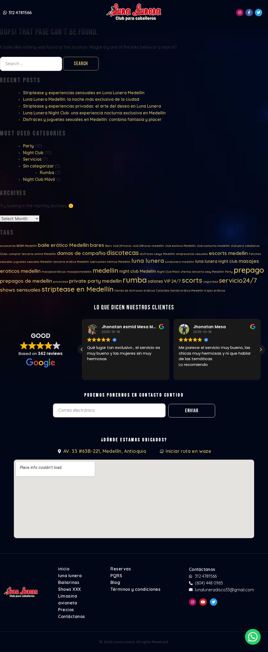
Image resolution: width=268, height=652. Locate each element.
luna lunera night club (216, 261)
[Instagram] (239, 12)
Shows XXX (69, 589)
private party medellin (95, 281)
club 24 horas (122, 246)
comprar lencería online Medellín (32, 254)
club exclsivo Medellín (180, 246)
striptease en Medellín (78, 289)
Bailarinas (68, 582)
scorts (192, 280)
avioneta (67, 603)
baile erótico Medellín (63, 245)
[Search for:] (31, 63)
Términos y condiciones (135, 589)
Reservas (120, 569)
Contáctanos (71, 616)
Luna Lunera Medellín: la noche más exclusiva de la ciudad (81, 99)
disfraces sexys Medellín (157, 254)
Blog (115, 582)
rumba (135, 280)
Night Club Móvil (39, 179)
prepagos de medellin (26, 281)
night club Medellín (137, 271)
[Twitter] (258, 12)
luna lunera (147, 260)
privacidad (60, 281)
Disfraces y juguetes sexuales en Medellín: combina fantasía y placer (92, 119)
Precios (66, 610)
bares (97, 245)
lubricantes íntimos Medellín (110, 262)
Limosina (67, 596)
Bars (108, 246)
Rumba (47, 172)
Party (28, 145)
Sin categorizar (38, 166)
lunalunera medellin (179, 262)
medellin (105, 270)
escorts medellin (228, 253)
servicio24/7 (238, 280)
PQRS (116, 575)
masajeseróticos (54, 272)
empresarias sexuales (192, 254)
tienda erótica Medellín (186, 290)
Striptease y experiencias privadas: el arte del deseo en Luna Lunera (92, 106)
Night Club (33, 152)
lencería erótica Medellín (71, 262)
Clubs (4, 254)
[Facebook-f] (249, 12)
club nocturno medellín (213, 246)
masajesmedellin (79, 272)
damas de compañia (81, 253)
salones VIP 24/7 (164, 281)
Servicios (32, 159)
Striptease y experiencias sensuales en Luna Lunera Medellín (83, 92)
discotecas (123, 253)
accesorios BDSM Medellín (18, 246)
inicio (63, 569)
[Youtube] (203, 602)
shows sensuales (20, 290)
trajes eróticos (214, 290)
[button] (261, 349)
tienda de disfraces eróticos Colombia (142, 290)
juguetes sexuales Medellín (33, 262)
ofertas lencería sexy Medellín (202, 272)
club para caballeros (245, 246)
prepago (249, 270)
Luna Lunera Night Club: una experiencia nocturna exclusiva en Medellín (94, 112)
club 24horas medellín (148, 246)
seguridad (210, 281)
